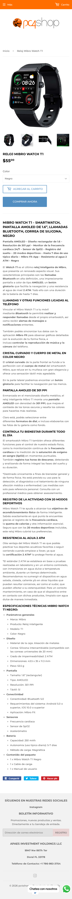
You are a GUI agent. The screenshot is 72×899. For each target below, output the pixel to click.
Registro (61, 832)
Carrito (64, 4)
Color (6, 171)
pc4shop (23, 885)
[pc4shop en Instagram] (35, 876)
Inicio (6, 50)
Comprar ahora (25, 201)
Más (9, 4)
